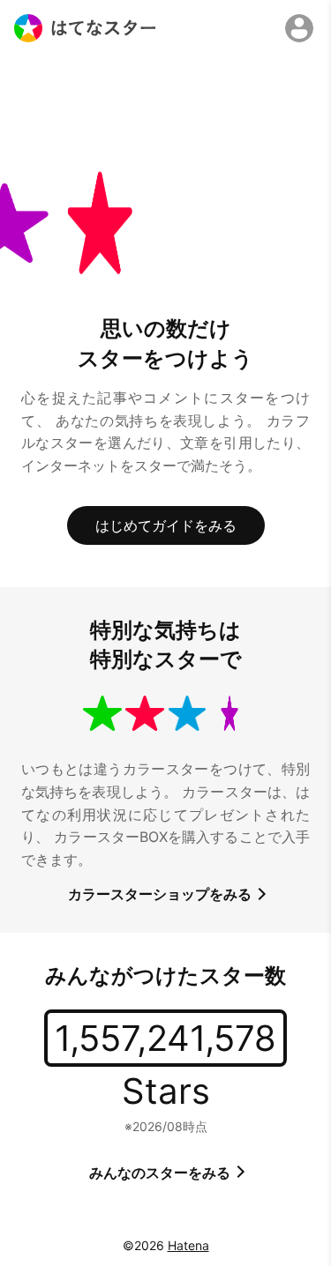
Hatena (188, 1245)
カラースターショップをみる (161, 894)
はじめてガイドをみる (166, 525)
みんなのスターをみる (161, 1172)
